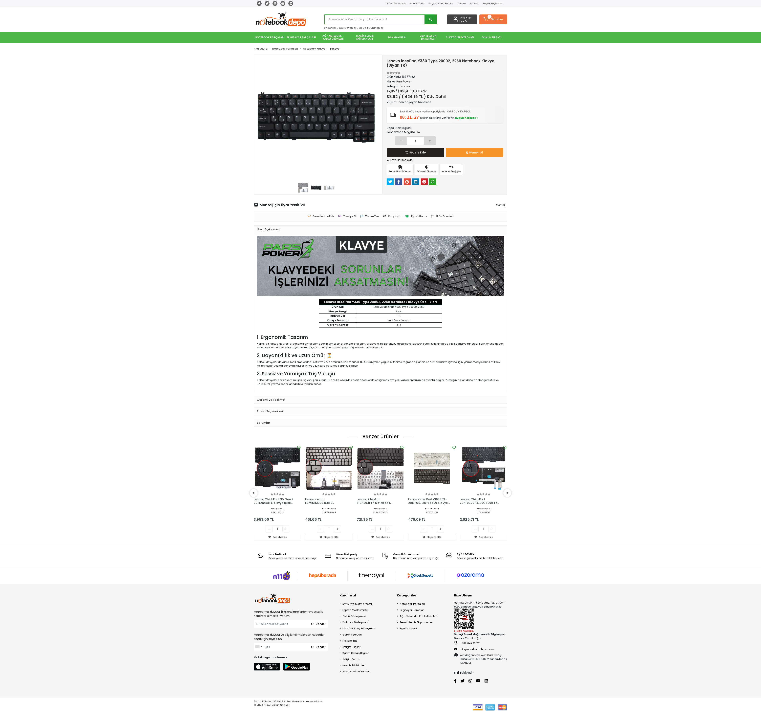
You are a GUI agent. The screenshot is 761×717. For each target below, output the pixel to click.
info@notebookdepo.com (477, 649)
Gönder (320, 624)
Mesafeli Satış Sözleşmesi (359, 628)
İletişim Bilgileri (351, 647)
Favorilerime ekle (401, 160)
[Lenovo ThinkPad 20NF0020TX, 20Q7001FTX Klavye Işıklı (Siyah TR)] (483, 468)
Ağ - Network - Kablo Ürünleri (418, 616)
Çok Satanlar (347, 28)
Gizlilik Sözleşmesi (354, 616)
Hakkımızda (350, 641)
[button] (493, 19)
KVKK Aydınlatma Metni (357, 604)
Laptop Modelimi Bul (355, 610)
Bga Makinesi (408, 628)
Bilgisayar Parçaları (412, 610)
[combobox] (258, 646)
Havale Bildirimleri (353, 665)
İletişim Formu (351, 659)
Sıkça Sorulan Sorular (440, 3)
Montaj (500, 205)
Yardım (461, 3)
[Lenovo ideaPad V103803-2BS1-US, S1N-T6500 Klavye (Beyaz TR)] (432, 468)
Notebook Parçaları (412, 604)
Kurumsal (347, 595)
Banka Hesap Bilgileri (355, 653)
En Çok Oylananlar (371, 28)
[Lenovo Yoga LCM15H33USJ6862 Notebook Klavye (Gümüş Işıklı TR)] (329, 468)
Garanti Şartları (352, 634)
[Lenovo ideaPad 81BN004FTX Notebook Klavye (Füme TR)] (380, 468)
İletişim (474, 3)
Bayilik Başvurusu (493, 3)
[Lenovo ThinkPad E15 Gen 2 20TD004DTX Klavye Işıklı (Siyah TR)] (277, 468)
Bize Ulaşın (463, 595)
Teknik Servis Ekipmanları (416, 622)
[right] (507, 493)
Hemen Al (476, 152)
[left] (253, 493)
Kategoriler (406, 595)
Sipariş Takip (417, 3)
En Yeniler (330, 28)
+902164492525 (469, 643)
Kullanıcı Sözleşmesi (355, 622)
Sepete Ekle (417, 152)
